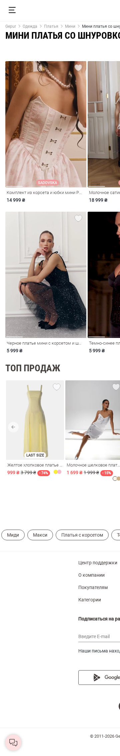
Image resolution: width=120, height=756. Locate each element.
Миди (13, 535)
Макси (40, 535)
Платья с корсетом (82, 535)
